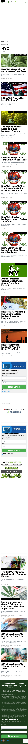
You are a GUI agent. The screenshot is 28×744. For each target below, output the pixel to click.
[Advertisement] (14, 22)
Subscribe (15, 387)
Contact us (18, 692)
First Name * (5, 375)
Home (2, 41)
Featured (12, 83)
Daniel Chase (4, 615)
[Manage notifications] (3, 740)
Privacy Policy (6, 391)
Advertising (10, 692)
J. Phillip (3, 78)
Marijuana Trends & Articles (20, 54)
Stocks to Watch (7, 690)
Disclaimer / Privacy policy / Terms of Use (14, 691)
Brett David (3, 583)
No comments (19, 583)
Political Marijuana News (20, 83)
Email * (3, 380)
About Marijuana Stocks (19, 690)
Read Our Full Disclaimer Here (14, 717)
